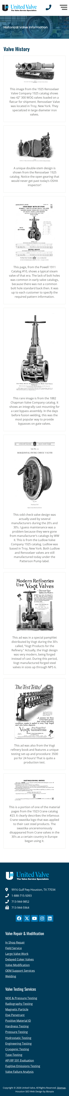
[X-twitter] (26, 918)
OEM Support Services (20, 971)
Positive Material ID (18, 1021)
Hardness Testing (17, 1026)
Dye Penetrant (15, 1015)
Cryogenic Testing (17, 1049)
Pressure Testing (16, 1032)
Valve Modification (17, 965)
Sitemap (61, 1087)
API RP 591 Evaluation (19, 1060)
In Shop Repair (15, 942)
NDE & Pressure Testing (21, 998)
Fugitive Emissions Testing (22, 1066)
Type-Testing (13, 1055)
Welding (10, 976)
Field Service (13, 948)
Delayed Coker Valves (19, 959)
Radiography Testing (19, 1004)
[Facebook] (19, 918)
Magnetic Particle (16, 1009)
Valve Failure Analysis (19, 1072)
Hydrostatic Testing (18, 1038)
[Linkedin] (50, 918)
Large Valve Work (16, 954)
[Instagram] (42, 918)
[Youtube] (34, 918)
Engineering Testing (18, 1043)
